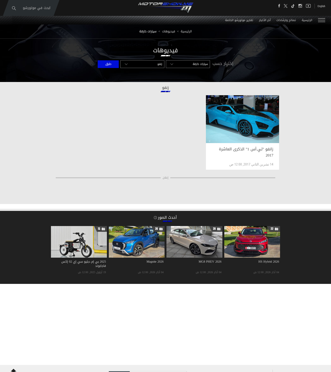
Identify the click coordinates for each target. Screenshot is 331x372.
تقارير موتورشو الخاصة (239, 20)
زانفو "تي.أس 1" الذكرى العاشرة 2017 (246, 152)
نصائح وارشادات (286, 20)
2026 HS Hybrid (268, 262)
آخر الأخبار (265, 20)
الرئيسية (307, 20)
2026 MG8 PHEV (210, 262)
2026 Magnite (155, 262)
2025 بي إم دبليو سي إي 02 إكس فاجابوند (83, 264)
